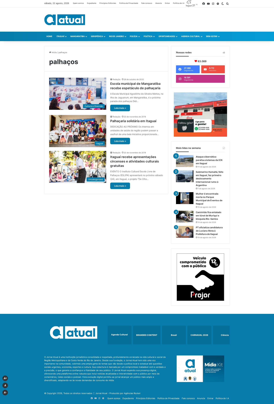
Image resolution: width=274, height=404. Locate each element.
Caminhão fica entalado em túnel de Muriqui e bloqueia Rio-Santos (208, 215)
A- (5, 392)
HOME (49, 36)
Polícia (133, 36)
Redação (117, 79)
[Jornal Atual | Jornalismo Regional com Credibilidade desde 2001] (64, 19)
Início (54, 52)
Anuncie (158, 3)
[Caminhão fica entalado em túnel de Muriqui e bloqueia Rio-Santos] (184, 217)
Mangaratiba (77, 36)
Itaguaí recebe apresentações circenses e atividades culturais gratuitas (134, 161)
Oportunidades (167, 36)
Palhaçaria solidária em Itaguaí (133, 121)
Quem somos (78, 3)
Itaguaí (60, 36)
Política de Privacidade (128, 3)
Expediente (91, 3)
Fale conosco (146, 3)
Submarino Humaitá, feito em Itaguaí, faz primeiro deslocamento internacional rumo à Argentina (209, 178)
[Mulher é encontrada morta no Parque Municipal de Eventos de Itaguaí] (184, 198)
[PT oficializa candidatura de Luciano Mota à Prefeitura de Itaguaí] (184, 232)
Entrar (167, 3)
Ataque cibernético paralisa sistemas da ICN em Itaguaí (209, 160)
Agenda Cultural (190, 36)
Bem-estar (211, 36)
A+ (5, 378)
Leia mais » (120, 108)
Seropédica (97, 36)
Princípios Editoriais (107, 3)
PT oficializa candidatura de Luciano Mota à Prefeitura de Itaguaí (209, 230)
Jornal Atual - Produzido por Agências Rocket (117, 393)
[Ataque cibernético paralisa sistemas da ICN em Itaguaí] (184, 161)
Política (148, 36)
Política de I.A (178, 3)
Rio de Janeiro (116, 36)
